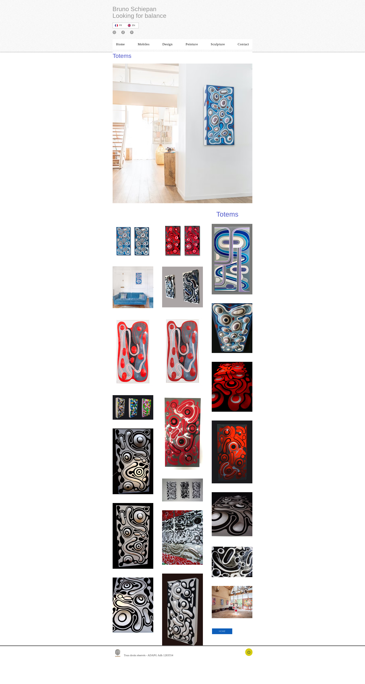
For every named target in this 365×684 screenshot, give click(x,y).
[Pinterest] (131, 32)
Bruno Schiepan (134, 9)
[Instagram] (114, 32)
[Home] (249, 652)
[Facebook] (123, 32)
